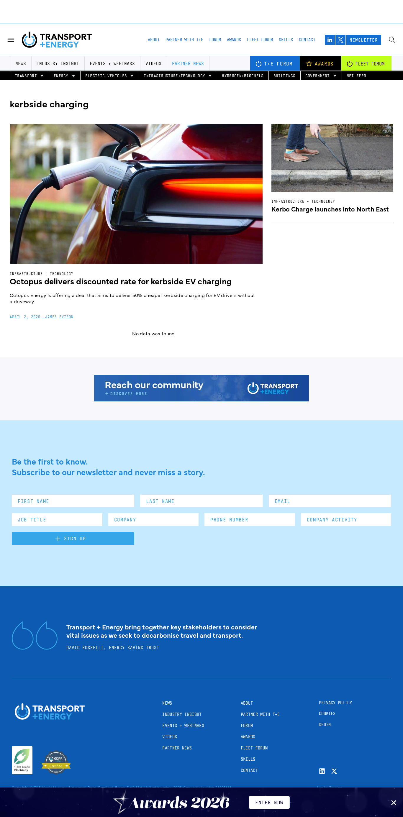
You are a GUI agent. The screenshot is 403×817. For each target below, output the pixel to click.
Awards (234, 39)
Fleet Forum (260, 39)
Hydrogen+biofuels (242, 75)
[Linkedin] (322, 771)
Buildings (284, 75)
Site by (322, 787)
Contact (307, 39)
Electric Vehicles (106, 75)
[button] (393, 802)
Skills (286, 39)
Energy (61, 75)
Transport (26, 75)
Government (317, 75)
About (154, 39)
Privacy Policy (335, 703)
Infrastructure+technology (174, 75)
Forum (215, 39)
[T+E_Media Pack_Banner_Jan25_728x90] (201, 399)
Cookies (327, 713)
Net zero (356, 75)
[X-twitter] (334, 771)
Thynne (335, 787)
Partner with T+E (184, 39)
